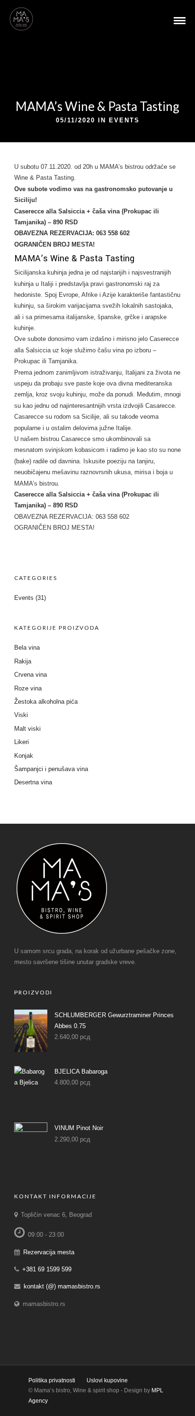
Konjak (23, 755)
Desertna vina (33, 782)
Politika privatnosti (51, 1380)
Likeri (21, 741)
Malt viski (27, 728)
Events (124, 120)
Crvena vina (30, 674)
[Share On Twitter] (28, 1396)
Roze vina (28, 688)
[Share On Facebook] (15, 1396)
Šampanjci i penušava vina (51, 768)
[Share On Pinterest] (42, 1396)
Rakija (22, 661)
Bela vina (27, 647)
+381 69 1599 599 (46, 1269)
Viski (21, 714)
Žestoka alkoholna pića (46, 701)
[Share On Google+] (58, 1396)
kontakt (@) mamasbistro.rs (62, 1286)
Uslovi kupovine (107, 1380)
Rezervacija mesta (48, 1252)
